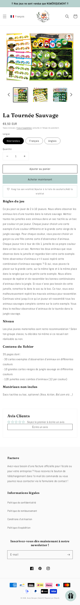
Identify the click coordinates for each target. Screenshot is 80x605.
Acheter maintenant (40, 179)
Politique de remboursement (22, 511)
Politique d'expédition (18, 527)
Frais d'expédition (24, 128)
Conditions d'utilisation (19, 519)
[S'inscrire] (68, 555)
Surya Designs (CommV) (35, 598)
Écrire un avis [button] (40, 427)
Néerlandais (13, 141)
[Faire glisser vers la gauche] (9, 95)
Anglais (52, 141)
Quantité (7, 149)
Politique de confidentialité (21, 502)
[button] (5, 16)
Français (34, 141)
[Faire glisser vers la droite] (71, 95)
